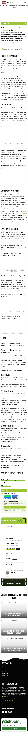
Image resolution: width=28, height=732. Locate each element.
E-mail (15, 498)
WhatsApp (8, 495)
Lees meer (5, 696)
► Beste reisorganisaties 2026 (14, 583)
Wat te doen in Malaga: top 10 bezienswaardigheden (14, 614)
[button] (25, 23)
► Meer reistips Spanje (14, 579)
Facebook (8, 498)
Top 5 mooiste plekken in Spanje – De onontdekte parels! (14, 649)
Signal (15, 495)
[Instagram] (11, 712)
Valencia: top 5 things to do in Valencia (12, 476)
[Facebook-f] (6, 712)
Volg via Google (15, 507)
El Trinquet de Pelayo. (13, 404)
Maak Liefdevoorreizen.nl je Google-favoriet (12, 49)
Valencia (5, 30)
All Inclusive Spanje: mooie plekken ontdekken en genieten (14, 632)
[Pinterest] (9, 712)
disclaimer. (12, 700)
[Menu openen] (24, 2)
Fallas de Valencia (6, 486)
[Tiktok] (3, 712)
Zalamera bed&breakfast (7, 32)
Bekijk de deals (14, 728)
